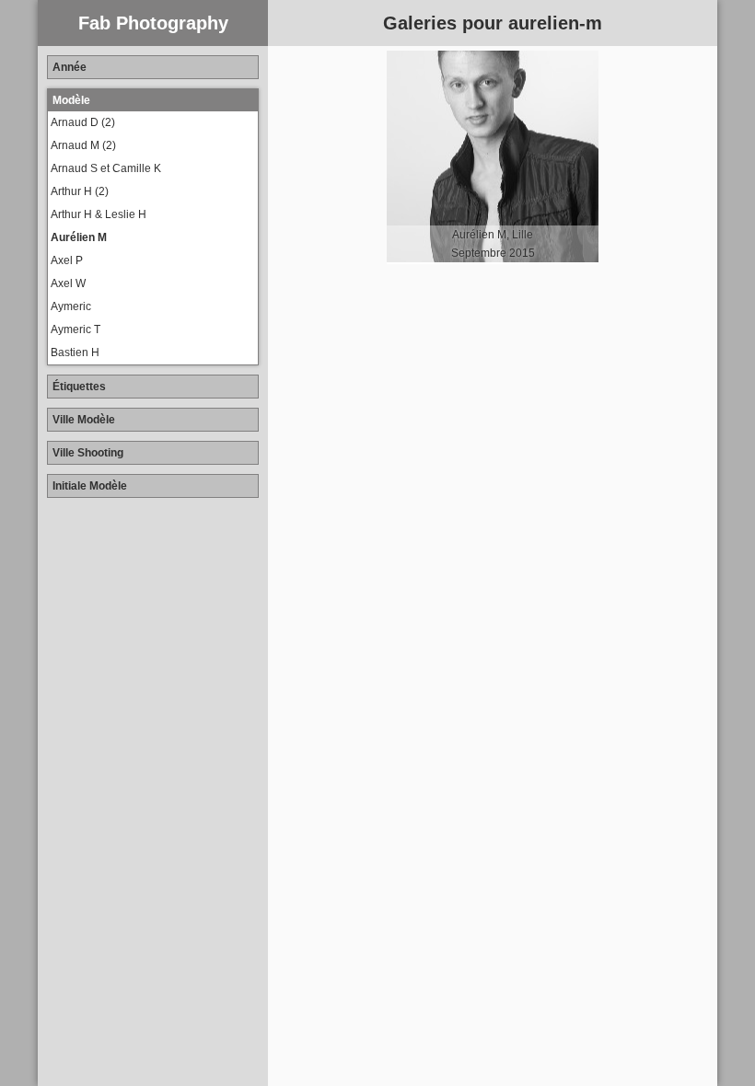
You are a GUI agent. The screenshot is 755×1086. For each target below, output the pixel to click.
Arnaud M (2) (83, 145)
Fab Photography (153, 23)
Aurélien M (79, 237)
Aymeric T (75, 329)
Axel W (68, 283)
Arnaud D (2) (83, 122)
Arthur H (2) (80, 191)
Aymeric (71, 306)
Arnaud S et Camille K (106, 168)
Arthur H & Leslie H (98, 214)
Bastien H (75, 352)
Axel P (67, 260)
